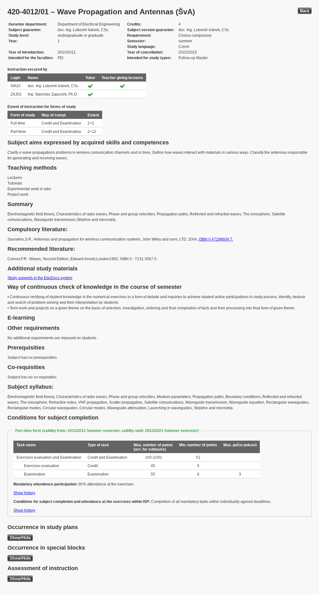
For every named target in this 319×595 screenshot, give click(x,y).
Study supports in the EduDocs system (39, 278)
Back (304, 10)
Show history (24, 493)
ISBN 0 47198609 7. (216, 239)
